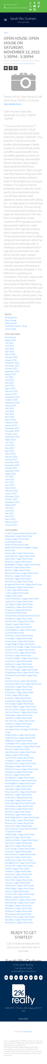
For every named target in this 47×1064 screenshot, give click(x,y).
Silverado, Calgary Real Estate (18, 851)
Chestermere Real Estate (16, 613)
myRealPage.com (27, 1031)
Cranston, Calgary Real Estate (18, 655)
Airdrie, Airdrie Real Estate (17, 544)
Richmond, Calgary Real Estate (18, 814)
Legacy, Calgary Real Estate (17, 755)
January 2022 (11, 493)
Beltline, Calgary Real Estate (17, 570)
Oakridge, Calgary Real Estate (18, 789)
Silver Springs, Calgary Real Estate (20, 848)
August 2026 (10, 340)
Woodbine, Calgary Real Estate (18, 919)
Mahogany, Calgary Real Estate (18, 766)
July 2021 (9, 508)
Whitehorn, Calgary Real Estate (18, 908)
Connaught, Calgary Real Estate (18, 638)
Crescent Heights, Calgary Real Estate (21, 658)
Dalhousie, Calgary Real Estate (18, 664)
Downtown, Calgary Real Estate (19, 687)
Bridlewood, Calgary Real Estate (19, 587)
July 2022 (9, 476)
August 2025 (10, 374)
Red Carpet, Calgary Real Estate (19, 809)
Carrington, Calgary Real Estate (19, 604)
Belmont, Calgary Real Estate (17, 567)
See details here (12, 104)
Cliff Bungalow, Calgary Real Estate (20, 630)
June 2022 (9, 479)
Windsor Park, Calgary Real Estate (20, 917)
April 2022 (9, 485)
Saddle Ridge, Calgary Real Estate (20, 834)
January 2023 (11, 459)
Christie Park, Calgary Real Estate (19, 621)
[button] (10, 5)
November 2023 (12, 431)
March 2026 (10, 354)
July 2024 (9, 408)
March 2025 (10, 388)
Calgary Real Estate (13, 596)
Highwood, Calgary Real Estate (18, 740)
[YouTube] (26, 977)
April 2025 (9, 385)
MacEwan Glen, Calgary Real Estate (20, 763)
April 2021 (9, 516)
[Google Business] (40, 977)
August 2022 (10, 474)
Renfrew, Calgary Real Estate (18, 811)
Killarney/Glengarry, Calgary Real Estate (22, 746)
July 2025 (9, 377)
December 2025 (12, 363)
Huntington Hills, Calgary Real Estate (21, 743)
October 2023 (11, 434)
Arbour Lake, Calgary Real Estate (19, 553)
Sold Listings (10, 329)
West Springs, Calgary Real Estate (19, 902)
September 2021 (12, 502)
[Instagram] (16, 977)
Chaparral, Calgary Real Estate (18, 610)
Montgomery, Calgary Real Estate (19, 777)
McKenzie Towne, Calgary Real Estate (21, 769)
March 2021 (10, 519)
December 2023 (12, 428)
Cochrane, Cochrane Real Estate (23, 64)
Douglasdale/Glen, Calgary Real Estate (22, 672)
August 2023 (10, 439)
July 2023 (9, 442)
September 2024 (12, 402)
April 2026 (9, 351)
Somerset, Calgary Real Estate (18, 857)
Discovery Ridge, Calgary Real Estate (21, 669)
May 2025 (9, 383)
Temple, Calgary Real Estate (17, 877)
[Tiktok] (31, 977)
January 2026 (11, 360)
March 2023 (10, 454)
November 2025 (12, 366)
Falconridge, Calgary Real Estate (19, 703)
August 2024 (10, 405)
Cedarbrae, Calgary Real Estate (19, 607)
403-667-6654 (12, 5)
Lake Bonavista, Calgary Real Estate (20, 752)
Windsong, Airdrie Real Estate (18, 914)
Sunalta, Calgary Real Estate (17, 868)
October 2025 (11, 368)
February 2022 (11, 490)
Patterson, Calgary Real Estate (18, 794)
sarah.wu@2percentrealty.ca (17, 8)
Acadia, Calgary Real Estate (17, 539)
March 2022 (10, 488)
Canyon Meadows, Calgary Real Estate (22, 598)
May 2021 (9, 513)
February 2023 (11, 456)
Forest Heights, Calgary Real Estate (20, 706)
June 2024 (9, 411)
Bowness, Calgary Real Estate (18, 576)
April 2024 (9, 417)
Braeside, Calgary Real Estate (18, 579)
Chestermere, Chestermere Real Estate (22, 615)
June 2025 (9, 380)
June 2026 (9, 346)
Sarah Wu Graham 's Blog (16, 326)
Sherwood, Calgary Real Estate (18, 843)
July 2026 (9, 343)
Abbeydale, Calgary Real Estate (18, 536)
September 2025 (12, 371)
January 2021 (11, 525)
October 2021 (11, 499)
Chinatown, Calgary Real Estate (18, 618)
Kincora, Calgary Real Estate (17, 749)
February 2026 (11, 357)
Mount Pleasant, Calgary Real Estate (21, 780)
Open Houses (11, 323)
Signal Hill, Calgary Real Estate (18, 846)
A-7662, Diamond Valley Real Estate (21, 533)
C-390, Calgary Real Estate (16, 593)
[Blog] (6, 977)
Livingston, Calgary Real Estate (18, 760)
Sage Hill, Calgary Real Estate (18, 837)
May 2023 (9, 448)
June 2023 (9, 445)
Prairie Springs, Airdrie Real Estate (20, 803)
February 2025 (11, 391)
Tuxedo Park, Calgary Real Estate (19, 885)
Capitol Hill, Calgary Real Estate (19, 601)
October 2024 (11, 400)
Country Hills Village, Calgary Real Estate (23, 647)
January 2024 (11, 425)
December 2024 (12, 397)
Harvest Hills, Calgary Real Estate (20, 721)
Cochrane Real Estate (14, 633)
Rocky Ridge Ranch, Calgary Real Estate (22, 817)
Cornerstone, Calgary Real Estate (19, 641)
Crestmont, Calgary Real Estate (18, 661)
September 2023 (12, 436)
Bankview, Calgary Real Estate (18, 561)
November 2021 (12, 496)
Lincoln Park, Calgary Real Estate (19, 757)
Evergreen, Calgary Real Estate (18, 701)
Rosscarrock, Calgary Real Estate (19, 823)
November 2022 (12, 465)
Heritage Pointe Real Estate (17, 726)
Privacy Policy (23, 1018)
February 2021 (11, 522)
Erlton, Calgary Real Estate (17, 695)
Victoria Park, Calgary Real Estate (19, 894)
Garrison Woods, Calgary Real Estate (21, 712)
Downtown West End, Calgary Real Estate (23, 684)
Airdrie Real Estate (13, 542)
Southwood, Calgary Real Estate (19, 860)
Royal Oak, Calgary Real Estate (18, 826)
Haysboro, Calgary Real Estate (18, 723)
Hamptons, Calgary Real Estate (18, 718)
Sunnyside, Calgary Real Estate (18, 874)
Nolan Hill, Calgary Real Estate (18, 786)
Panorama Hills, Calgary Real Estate (20, 792)
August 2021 (10, 505)
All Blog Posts (11, 317)
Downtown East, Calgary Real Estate (21, 681)
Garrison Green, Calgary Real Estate (21, 709)
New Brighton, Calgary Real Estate (20, 783)
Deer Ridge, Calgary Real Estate (19, 667)
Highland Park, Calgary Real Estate (20, 738)
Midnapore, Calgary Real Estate (19, 772)
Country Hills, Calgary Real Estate (20, 649)
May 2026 (9, 348)
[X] (21, 977)
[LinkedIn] (36, 977)
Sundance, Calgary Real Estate (18, 871)
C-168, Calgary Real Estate (16, 590)
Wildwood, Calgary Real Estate (18, 911)
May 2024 (9, 414)
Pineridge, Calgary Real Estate (18, 800)
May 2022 (9, 482)
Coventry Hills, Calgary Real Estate (20, 652)
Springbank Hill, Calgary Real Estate (20, 863)
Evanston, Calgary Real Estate (18, 698)
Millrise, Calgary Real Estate (17, 775)
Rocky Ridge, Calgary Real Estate (19, 820)
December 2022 (12, 462)
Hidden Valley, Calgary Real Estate (20, 735)
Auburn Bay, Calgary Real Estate (19, 559)
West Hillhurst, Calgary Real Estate (20, 900)
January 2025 (11, 394)
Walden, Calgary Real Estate (17, 897)
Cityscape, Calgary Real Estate (18, 627)
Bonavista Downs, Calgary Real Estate (21, 573)
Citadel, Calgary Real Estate (17, 624)
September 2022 (12, 471)
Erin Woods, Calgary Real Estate (19, 692)
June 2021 (9, 510)
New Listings (10, 320)
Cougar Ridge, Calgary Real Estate (20, 644)
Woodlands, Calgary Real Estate (19, 922)
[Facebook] (11, 977)
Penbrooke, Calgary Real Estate (19, 797)
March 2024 (10, 420)
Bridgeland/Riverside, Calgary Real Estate (23, 584)
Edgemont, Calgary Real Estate (18, 689)
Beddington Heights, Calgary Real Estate (22, 564)
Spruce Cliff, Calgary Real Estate (19, 865)
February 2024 (11, 422)
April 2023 (9, 451)
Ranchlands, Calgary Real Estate (19, 806)
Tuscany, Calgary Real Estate (17, 883)
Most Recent (10, 337)
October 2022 (11, 468)
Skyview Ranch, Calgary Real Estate (20, 854)
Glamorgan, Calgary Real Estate (19, 715)
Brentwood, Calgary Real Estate (19, 581)
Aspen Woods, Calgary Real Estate (20, 556)
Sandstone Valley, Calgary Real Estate (21, 840)
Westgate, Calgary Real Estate (18, 905)
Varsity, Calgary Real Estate (17, 891)
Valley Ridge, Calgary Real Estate (19, 888)
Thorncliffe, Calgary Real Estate (19, 880)
